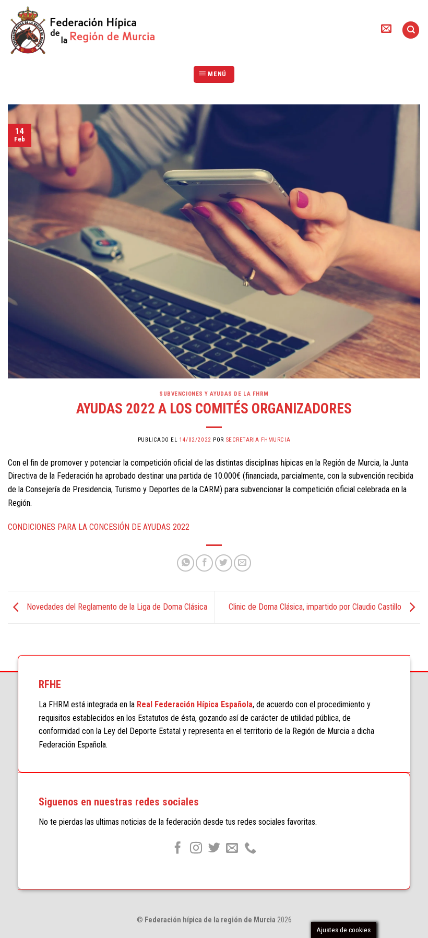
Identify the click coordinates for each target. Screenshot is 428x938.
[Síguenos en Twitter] (214, 849)
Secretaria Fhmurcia (258, 439)
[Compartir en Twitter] (223, 563)
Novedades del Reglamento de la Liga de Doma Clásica (116, 607)
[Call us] (250, 849)
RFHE (50, 684)
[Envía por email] (242, 563)
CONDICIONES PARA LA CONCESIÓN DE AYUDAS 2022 (98, 527)
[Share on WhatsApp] (185, 563)
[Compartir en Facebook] (204, 563)
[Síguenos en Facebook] (178, 849)
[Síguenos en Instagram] (196, 849)
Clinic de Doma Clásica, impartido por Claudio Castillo (316, 607)
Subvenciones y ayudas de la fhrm (214, 393)
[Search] (410, 30)
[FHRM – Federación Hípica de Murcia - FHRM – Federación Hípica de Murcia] (87, 30)
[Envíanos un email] (232, 849)
